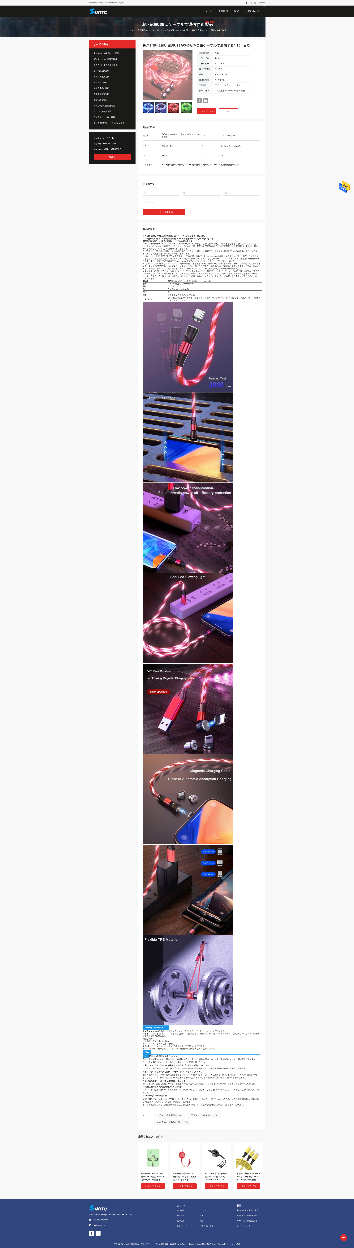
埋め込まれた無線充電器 (104, 117)
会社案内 (180, 1216)
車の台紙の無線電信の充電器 (106, 53)
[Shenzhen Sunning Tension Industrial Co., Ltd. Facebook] (247, 3)
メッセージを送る (164, 212)
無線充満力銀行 (100, 82)
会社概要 (180, 1210)
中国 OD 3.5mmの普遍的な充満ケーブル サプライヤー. (135, 1244)
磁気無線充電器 (100, 100)
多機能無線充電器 (101, 76)
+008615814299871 (113, 149)
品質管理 (180, 1221)
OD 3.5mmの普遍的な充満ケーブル (172, 1122)
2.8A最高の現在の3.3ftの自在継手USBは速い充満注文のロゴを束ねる (184, 1176)
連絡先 (112, 157)
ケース (202, 1216)
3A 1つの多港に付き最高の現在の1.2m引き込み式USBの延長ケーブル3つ (216, 1176)
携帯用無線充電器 (101, 94)
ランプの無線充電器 (102, 111)
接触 (229, 111)
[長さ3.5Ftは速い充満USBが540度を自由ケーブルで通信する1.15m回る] (167, 75)
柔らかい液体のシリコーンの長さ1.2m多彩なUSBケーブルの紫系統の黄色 (248, 1176)
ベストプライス (206, 111)
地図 (201, 1221)
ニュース (203, 1210)
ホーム (129, 30)
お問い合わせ (182, 1226)
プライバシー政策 (206, 1226)
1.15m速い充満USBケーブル (169, 1115)
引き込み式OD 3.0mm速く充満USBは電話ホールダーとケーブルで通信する (152, 1176)
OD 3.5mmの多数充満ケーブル (204, 1115)
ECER (238, 1244)
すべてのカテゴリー (244, 1226)
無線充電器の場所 (101, 88)
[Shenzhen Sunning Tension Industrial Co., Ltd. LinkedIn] (251, 3)
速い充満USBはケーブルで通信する (149, 30)
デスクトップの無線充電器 (105, 59)
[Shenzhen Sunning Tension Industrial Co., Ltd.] (98, 11)
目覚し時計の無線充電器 (104, 106)
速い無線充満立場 (101, 71)
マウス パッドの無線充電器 (105, 65)
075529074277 (109, 143)
